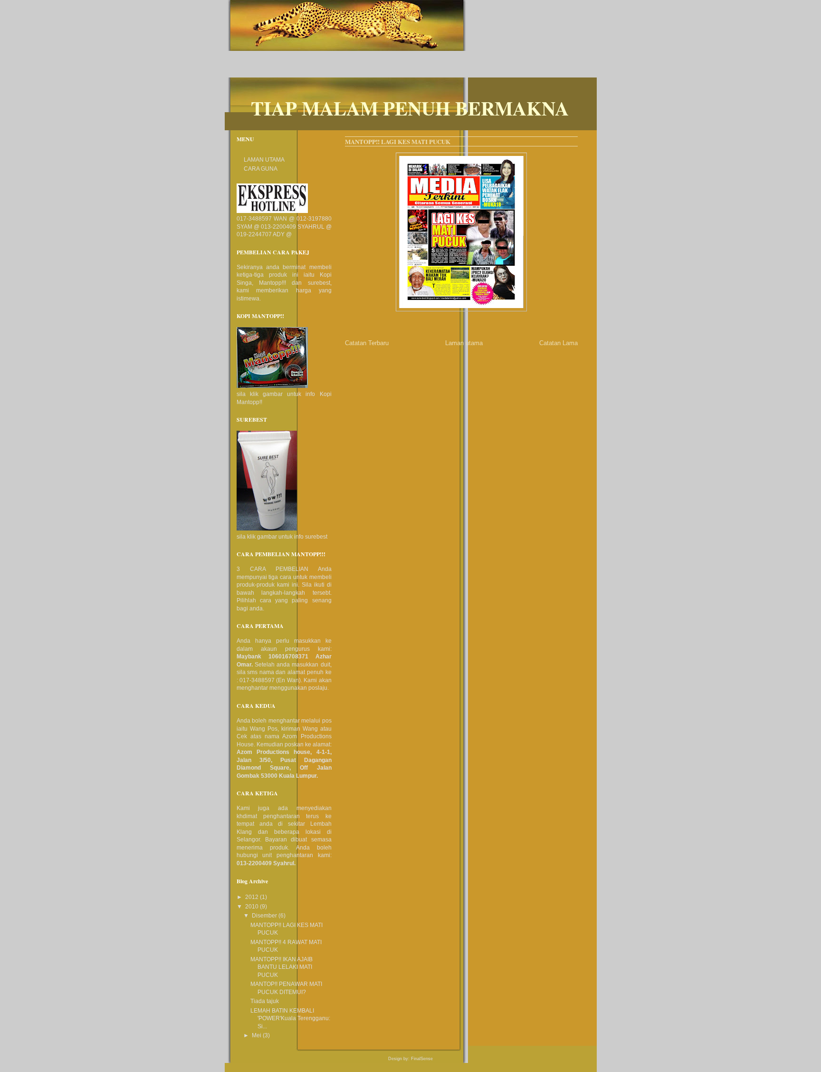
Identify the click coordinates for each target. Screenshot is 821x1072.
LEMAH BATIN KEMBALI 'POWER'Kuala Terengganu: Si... (290, 1018)
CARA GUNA (260, 168)
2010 (252, 906)
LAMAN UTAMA (264, 159)
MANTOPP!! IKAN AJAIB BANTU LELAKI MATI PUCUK (281, 967)
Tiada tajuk (264, 1001)
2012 (252, 897)
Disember (265, 915)
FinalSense (422, 1058)
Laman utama (464, 343)
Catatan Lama (558, 343)
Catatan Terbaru (367, 343)
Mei (257, 1035)
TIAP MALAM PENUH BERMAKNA (410, 108)
